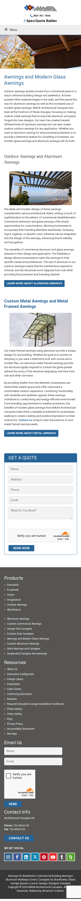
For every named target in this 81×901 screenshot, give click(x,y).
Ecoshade (13, 589)
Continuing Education (19, 694)
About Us (12, 669)
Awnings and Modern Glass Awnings (28, 638)
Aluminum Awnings (18, 618)
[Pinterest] (44, 857)
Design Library (15, 679)
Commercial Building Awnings (54, 875)
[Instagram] (8, 857)
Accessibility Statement (20, 728)
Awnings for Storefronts (21, 875)
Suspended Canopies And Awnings (27, 653)
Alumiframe (14, 609)
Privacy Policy (15, 723)
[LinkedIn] (26, 857)
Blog (9, 718)
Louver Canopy (38, 883)
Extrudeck (12, 584)
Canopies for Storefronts (53, 879)
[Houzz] (71, 857)
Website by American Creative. (46, 890)
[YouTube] (53, 857)
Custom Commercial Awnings (24, 623)
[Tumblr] (62, 857)
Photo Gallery (14, 708)
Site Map (12, 733)
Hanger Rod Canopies (19, 628)
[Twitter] (35, 857)
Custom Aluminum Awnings (23, 643)
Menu (13, 29)
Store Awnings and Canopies (23, 648)
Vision (10, 594)
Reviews (12, 699)
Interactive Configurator (20, 674)
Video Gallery (14, 713)
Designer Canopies (60, 883)
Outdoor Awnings (17, 604)
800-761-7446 (41, 15)
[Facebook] (17, 857)
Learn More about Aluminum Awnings (34, 283)
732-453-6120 (21, 825)
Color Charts (14, 689)
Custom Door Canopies (20, 633)
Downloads (13, 684)
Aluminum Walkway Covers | (22, 879)
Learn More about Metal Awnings (31, 433)
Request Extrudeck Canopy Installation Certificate (35, 704)
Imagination (14, 599)
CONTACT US (19, 838)
